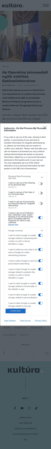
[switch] (40, 183)
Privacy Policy (41, 321)
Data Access (25, 321)
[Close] (45, 128)
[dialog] (25, 224)
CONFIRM (15, 311)
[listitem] (25, 177)
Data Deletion (10, 321)
